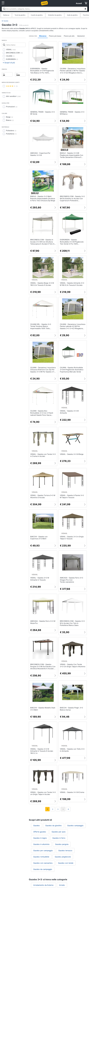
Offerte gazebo (39, 832)
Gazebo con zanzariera (42, 863)
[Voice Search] (85, 9)
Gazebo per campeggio (43, 850)
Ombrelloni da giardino (55, 15)
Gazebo (5, 21)
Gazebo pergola (61, 844)
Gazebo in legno (40, 838)
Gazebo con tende (65, 863)
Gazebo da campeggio (42, 869)
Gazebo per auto (59, 832)
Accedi (79, 3)
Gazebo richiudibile (41, 857)
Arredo (62, 885)
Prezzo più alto (69, 36)
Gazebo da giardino (53, 825)
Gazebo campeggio (75, 825)
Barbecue (6, 15)
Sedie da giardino (72, 15)
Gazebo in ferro (58, 838)
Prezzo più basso (55, 36)
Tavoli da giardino (20, 15)
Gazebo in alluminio (41, 844)
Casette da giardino (37, 15)
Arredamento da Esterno (43, 885)
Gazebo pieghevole (63, 857)
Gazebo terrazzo (65, 850)
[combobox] (44, 9)
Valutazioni (81, 36)
